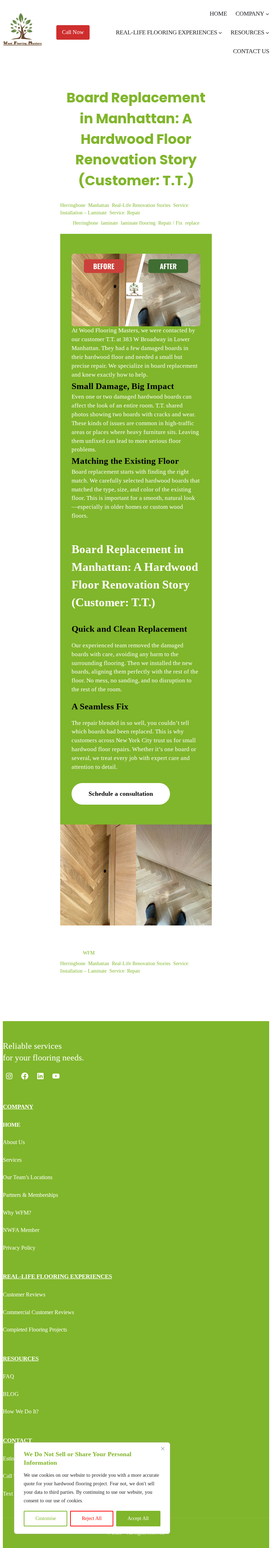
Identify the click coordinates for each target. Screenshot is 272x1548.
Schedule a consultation (121, 793)
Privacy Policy (19, 1248)
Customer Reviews (24, 1294)
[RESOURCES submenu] (267, 32)
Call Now (73, 32)
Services (12, 1160)
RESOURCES (21, 1358)
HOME (12, 1125)
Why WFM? (17, 1213)
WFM (89, 953)
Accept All (138, 1518)
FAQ (8, 1376)
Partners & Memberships (30, 1195)
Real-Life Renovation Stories (141, 205)
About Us (14, 1142)
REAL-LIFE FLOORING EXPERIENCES (57, 1276)
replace (192, 223)
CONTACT (17, 1440)
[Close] (162, 1448)
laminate (109, 223)
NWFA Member (21, 1230)
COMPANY (18, 1106)
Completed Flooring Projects (35, 1330)
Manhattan (98, 205)
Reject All (92, 1518)
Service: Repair (124, 212)
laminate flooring (138, 223)
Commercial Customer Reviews (38, 1312)
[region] (92, 1488)
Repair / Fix (170, 223)
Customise (45, 1518)
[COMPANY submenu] (267, 14)
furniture (154, 432)
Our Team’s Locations (27, 1177)
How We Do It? (21, 1411)
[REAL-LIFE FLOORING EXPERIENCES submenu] (220, 32)
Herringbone (72, 205)
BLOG (11, 1394)
